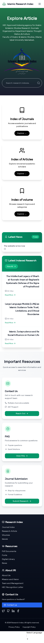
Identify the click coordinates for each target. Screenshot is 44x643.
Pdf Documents (9, 551)
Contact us (12, 605)
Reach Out (20, 413)
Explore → (22, 133)
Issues (5, 539)
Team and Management (12, 583)
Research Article (9, 531)
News (4, 563)
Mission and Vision (10, 579)
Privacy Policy (14, 627)
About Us (6, 575)
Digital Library (8, 559)
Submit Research (20, 501)
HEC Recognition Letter (12, 587)
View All (10, 266)
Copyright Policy (29, 627)
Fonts (4, 555)
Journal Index (8, 527)
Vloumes (6, 535)
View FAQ (20, 456)
